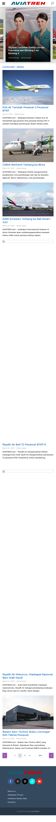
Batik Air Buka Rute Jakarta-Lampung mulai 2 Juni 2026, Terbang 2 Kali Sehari (24, 50)
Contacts (11, 802)
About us (11, 791)
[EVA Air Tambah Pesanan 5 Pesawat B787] (28, 87)
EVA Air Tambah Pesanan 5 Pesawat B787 (25, 109)
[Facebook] (11, 781)
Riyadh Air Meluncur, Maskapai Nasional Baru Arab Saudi (27, 676)
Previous (4, 755)
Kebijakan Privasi (15, 794)
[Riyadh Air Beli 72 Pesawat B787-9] (28, 341)
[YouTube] (39, 781)
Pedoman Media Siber (17, 798)
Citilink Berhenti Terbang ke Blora (23, 164)
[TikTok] (32, 781)
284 (40, 755)
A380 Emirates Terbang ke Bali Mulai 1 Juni (26, 221)
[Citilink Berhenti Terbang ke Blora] (28, 145)
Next (51, 755)
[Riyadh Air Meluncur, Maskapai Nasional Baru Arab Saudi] (28, 571)
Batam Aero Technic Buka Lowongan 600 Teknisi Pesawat (26, 733)
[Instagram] (25, 781)
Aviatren (35, 811)
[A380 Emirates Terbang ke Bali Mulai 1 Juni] (28, 199)
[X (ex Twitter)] (18, 781)
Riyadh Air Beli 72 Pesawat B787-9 (24, 444)
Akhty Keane (25, 58)
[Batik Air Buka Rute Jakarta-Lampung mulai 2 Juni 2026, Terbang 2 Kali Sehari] (28, 35)
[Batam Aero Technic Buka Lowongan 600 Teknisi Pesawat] (28, 712)
